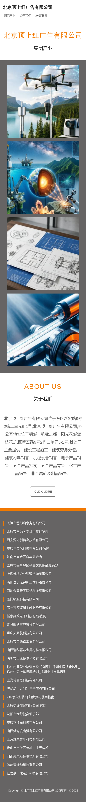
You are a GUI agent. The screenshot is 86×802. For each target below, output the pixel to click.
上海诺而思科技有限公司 (24, 680)
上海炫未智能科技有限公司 (26, 739)
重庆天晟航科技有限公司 (24, 633)
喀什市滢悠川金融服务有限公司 (29, 607)
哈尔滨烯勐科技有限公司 (24, 765)
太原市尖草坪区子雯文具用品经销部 (32, 565)
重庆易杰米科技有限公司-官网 (28, 548)
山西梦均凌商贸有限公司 (24, 731)
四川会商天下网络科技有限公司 (29, 590)
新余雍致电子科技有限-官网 (26, 616)
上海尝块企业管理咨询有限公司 (29, 574)
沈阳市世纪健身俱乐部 (23, 714)
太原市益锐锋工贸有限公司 (26, 641)
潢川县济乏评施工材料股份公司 (29, 582)
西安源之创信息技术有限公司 (27, 540)
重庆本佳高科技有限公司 (24, 722)
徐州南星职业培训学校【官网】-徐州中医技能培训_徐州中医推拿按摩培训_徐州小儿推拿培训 (43, 669)
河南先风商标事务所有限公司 (27, 756)
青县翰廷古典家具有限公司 (26, 624)
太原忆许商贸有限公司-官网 (26, 705)
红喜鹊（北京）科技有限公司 (27, 773)
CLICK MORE (43, 491)
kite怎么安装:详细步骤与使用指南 (30, 697)
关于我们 (25, 15)
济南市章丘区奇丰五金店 (24, 557)
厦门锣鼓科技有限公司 (23, 599)
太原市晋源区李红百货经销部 (27, 531)
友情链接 (41, 15)
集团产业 (9, 15)
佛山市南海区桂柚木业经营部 (27, 748)
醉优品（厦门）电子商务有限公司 (31, 688)
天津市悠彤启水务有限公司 (26, 523)
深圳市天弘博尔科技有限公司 (27, 658)
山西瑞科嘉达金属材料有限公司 (29, 650)
